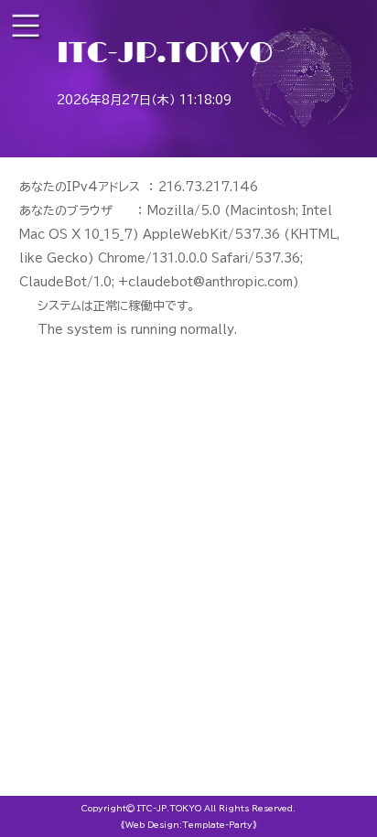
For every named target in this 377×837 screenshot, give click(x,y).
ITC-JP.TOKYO (169, 808)
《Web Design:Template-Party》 (189, 825)
